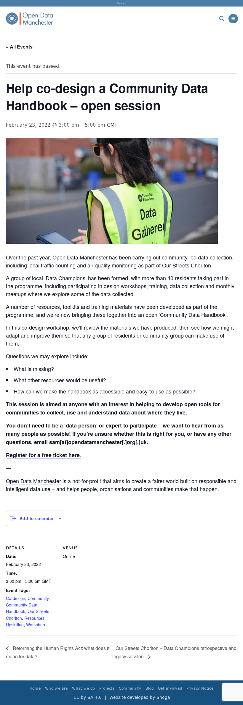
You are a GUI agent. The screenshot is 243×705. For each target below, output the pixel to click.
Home (35, 688)
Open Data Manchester (33, 481)
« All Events (19, 46)
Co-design (15, 598)
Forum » (121, 2)
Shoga (163, 697)
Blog (150, 688)
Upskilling (15, 624)
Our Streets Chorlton (186, 265)
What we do (83, 688)
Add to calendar (37, 518)
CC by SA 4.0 (87, 697)
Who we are (56, 688)
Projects (107, 688)
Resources (34, 618)
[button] (221, 18)
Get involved (170, 688)
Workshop (35, 624)
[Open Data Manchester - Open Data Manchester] (29, 19)
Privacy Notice (200, 688)
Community (38, 598)
